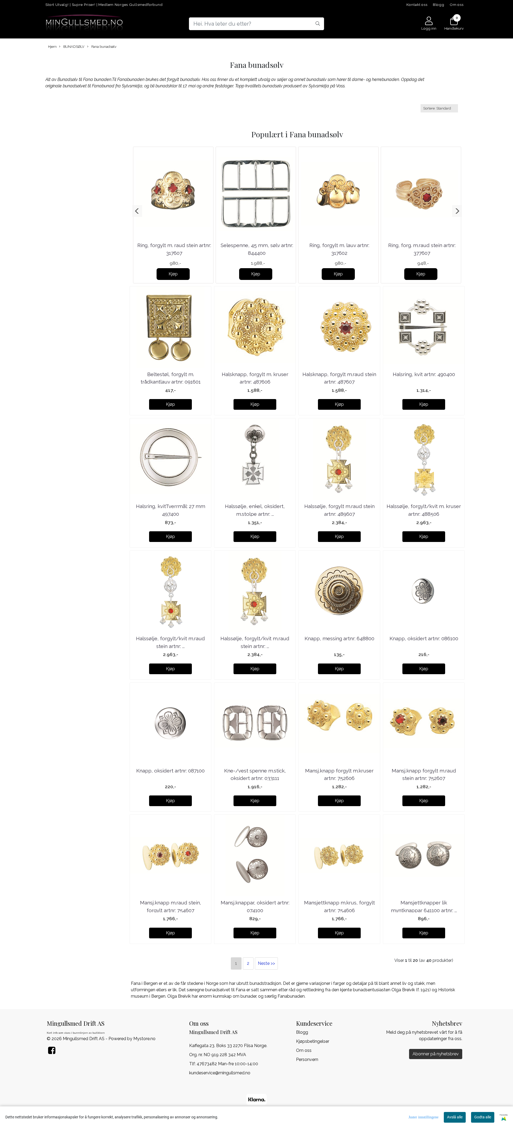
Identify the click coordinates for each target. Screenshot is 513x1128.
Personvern (307, 1059)
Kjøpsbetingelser (312, 1041)
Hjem (52, 47)
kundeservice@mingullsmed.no (219, 1072)
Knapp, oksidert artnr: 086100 (424, 638)
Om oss (457, 4)
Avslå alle (455, 1117)
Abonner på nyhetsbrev (436, 1053)
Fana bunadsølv (103, 47)
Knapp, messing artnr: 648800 (339, 638)
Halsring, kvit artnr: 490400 (424, 374)
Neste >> (266, 963)
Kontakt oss (417, 4)
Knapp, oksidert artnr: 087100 (170, 771)
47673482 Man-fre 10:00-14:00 (227, 1063)
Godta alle (482, 1117)
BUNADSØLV (73, 47)
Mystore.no (144, 1038)
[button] (137, 211)
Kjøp (173, 273)
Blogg (438, 4)
